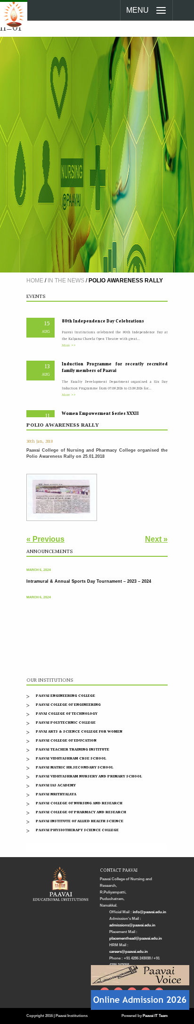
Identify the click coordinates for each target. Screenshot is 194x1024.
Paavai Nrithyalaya (56, 794)
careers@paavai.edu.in (128, 952)
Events (35, 296)
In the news (66, 280)
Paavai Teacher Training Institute (72, 749)
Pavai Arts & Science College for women (79, 731)
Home (34, 280)
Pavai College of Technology (66, 713)
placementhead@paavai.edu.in (135, 938)
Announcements (49, 551)
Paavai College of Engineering (68, 705)
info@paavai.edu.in (149, 912)
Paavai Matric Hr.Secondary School (74, 767)
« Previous (45, 539)
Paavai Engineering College (65, 696)
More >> (69, 342)
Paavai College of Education (66, 740)
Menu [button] (137, 10)
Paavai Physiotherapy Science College (77, 830)
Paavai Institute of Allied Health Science (79, 821)
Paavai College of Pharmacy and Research (81, 812)
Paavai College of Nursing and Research (79, 803)
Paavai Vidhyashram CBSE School (71, 758)
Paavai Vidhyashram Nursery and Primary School (89, 776)
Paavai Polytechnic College (66, 722)
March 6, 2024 (38, 566)
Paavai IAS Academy (56, 785)
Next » (156, 539)
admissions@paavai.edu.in (132, 925)
